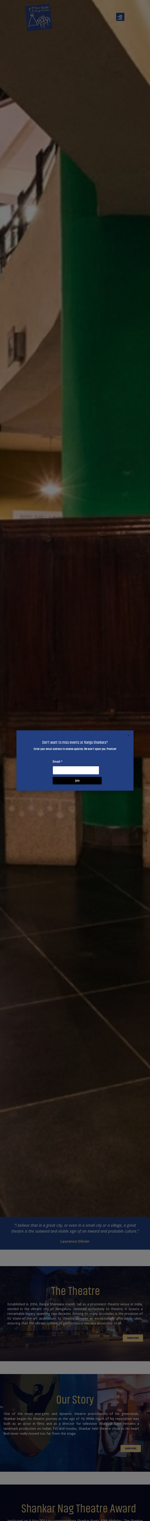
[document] (75, 760)
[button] (128, 735)
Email (58, 761)
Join (77, 780)
